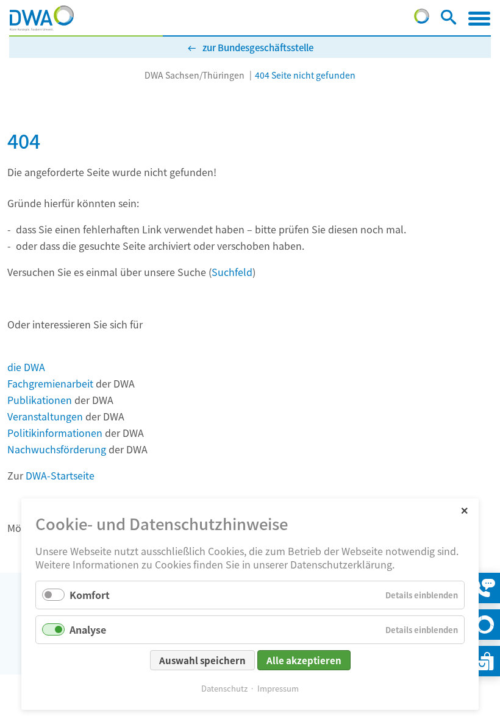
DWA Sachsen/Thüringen (195, 75)
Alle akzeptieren (303, 660)
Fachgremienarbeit (50, 383)
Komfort (90, 594)
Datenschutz (224, 688)
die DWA (26, 367)
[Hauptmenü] (479, 18)
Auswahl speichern (202, 660)
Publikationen (39, 399)
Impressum (278, 688)
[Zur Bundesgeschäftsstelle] (421, 19)
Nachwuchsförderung (56, 449)
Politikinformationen (54, 432)
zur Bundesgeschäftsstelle (257, 47)
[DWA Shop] (485, 661)
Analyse (88, 629)
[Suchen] (448, 19)
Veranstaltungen (45, 416)
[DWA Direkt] (485, 624)
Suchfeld (232, 271)
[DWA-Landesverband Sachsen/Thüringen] (42, 18)
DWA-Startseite (60, 475)
